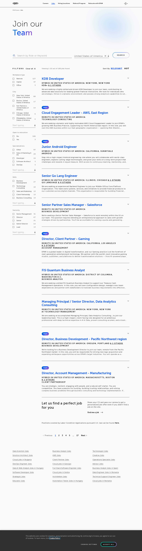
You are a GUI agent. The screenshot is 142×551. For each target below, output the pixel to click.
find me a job (93, 412)
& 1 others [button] (54, 85)
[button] (45, 107)
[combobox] (74, 56)
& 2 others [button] (48, 246)
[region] (71, 540)
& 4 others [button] (64, 182)
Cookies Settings (89, 544)
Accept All (108, 544)
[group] (85, 86)
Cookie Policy (54, 538)
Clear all (29, 69)
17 (78, 435)
